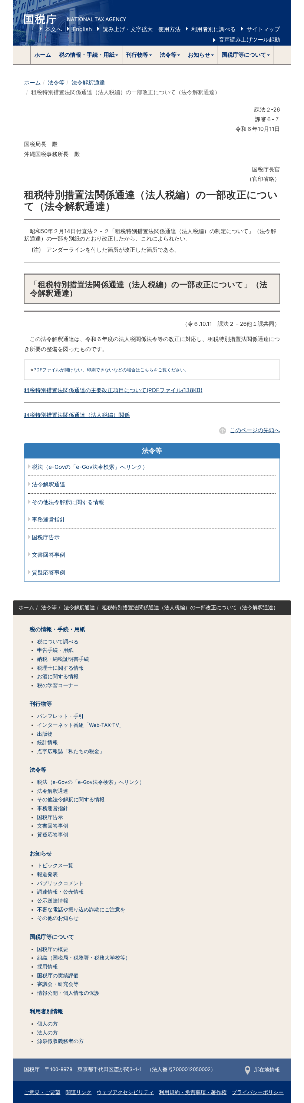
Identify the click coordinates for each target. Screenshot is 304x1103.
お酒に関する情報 (58, 676)
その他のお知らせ (58, 918)
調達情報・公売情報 (60, 892)
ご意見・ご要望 (42, 1092)
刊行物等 (41, 703)
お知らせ (41, 853)
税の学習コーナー (58, 685)
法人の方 (47, 1033)
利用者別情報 (46, 1011)
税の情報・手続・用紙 (57, 629)
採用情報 (47, 967)
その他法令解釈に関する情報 (68, 502)
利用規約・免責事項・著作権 (193, 1092)
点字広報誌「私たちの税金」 (71, 751)
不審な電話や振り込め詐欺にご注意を (81, 909)
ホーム (42, 54)
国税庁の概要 (52, 949)
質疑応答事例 (48, 573)
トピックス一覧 (55, 865)
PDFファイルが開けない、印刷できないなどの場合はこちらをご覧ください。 (111, 369)
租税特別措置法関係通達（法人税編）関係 (77, 414)
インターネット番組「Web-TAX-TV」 (80, 725)
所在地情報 (267, 1070)
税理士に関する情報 (60, 668)
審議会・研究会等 (58, 984)
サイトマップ (263, 29)
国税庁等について (52, 937)
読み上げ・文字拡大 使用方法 (142, 29)
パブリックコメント (60, 883)
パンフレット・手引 (60, 716)
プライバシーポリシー (258, 1092)
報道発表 (47, 874)
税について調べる (58, 642)
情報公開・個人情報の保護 (68, 993)
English (82, 29)
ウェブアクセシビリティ (125, 1092)
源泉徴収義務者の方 (60, 1041)
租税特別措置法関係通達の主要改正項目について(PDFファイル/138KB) (113, 390)
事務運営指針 (48, 520)
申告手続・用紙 (55, 650)
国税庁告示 (46, 537)
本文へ (53, 29)
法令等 (56, 82)
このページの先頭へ (255, 430)
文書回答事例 (48, 555)
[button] (88, 55)
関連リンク (79, 1092)
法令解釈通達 (88, 82)
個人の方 (47, 1024)
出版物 (45, 734)
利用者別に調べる (213, 29)
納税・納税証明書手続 (63, 659)
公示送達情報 (52, 901)
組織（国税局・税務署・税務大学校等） (83, 958)
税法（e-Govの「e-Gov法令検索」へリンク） (90, 467)
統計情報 (47, 742)
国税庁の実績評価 (58, 975)
